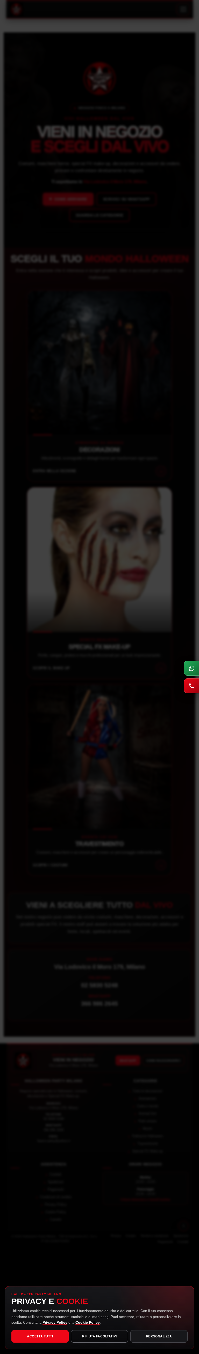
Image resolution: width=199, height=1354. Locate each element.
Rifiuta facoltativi (99, 1336)
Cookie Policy (87, 1322)
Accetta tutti (40, 1336)
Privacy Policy (54, 1322)
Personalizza (159, 1336)
